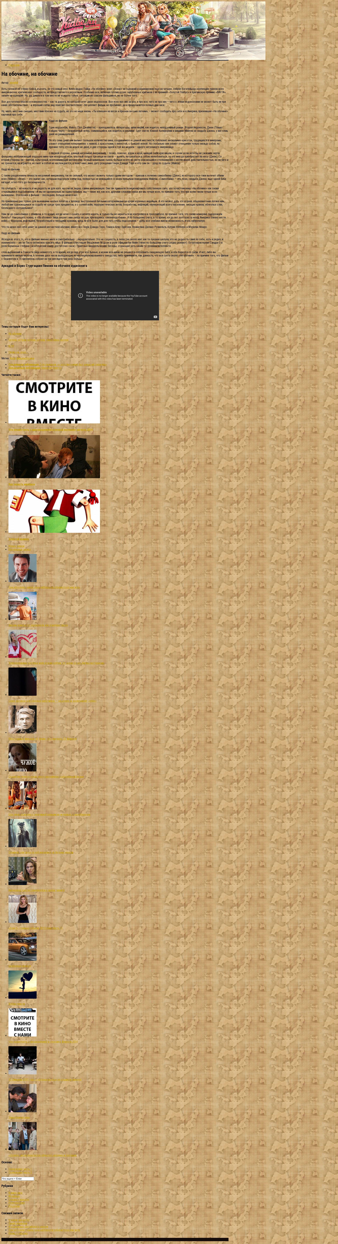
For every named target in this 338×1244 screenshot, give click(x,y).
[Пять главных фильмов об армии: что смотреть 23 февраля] (22, 732)
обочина (29, 358)
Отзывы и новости (18, 1199)
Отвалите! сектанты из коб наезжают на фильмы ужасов (40, 852)
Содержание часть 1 (20, 1169)
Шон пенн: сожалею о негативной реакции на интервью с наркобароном (49, 814)
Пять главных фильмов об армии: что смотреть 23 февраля (42, 738)
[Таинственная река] (22, 1111)
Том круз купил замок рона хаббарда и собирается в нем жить (44, 587)
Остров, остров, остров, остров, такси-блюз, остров (38, 340)
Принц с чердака (18, 1233)
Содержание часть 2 (20, 1172)
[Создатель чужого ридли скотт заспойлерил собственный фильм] (22, 770)
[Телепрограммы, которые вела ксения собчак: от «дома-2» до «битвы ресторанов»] (22, 657)
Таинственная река (19, 1117)
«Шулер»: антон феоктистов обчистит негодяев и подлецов (42, 1155)
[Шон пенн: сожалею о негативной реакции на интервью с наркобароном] (22, 808)
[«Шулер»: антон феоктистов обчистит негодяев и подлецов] (22, 1149)
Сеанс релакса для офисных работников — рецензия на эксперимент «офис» (52, 701)
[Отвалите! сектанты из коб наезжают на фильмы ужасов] (22, 846)
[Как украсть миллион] (54, 477)
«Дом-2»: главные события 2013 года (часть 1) (35, 928)
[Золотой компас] (54, 531)
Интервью (14, 1196)
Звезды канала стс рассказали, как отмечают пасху (38, 625)
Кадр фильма (17, 358)
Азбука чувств (16, 1004)
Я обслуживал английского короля (28, 1226)
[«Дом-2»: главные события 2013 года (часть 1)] (22, 922)
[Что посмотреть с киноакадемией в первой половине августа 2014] (54, 422)
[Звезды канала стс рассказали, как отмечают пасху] (22, 619)
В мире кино (15, 1193)
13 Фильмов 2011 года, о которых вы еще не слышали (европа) (45, 1079)
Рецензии (13, 65)
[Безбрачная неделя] (22, 959)
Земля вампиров (17, 1223)
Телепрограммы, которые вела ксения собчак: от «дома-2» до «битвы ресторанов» (56, 663)
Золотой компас (18, 539)
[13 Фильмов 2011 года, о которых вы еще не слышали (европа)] (22, 1073)
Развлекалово (16, 1203)
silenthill (14, 82)
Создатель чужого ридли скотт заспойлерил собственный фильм (45, 776)
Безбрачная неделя (19, 966)
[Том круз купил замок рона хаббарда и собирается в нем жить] (22, 581)
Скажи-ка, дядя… (17, 352)
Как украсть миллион (21, 484)
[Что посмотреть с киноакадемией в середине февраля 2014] (22, 1035)
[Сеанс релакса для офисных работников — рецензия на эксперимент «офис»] (22, 694)
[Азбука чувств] (22, 997)
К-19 (11, 346)
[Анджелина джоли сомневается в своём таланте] (22, 884)
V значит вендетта (18, 1220)
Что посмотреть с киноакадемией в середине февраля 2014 (43, 1041)
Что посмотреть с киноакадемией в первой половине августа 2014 (50, 429)
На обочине (14, 333)
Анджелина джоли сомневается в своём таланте (36, 890)
